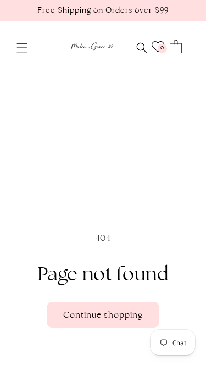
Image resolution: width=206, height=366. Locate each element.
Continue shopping (103, 314)
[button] (22, 48)
